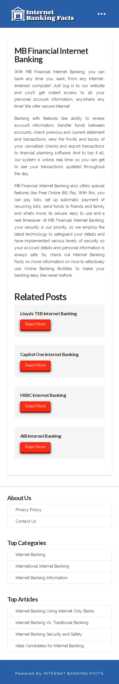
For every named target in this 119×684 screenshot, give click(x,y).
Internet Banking (30, 554)
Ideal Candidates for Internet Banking (50, 645)
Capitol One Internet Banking (49, 354)
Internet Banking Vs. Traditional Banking (52, 622)
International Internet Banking (42, 566)
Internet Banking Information (42, 577)
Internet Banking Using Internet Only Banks (55, 611)
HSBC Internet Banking (43, 395)
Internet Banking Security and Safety (49, 634)
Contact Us (26, 521)
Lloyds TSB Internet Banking (48, 313)
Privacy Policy (29, 509)
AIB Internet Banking (40, 436)
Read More (35, 324)
